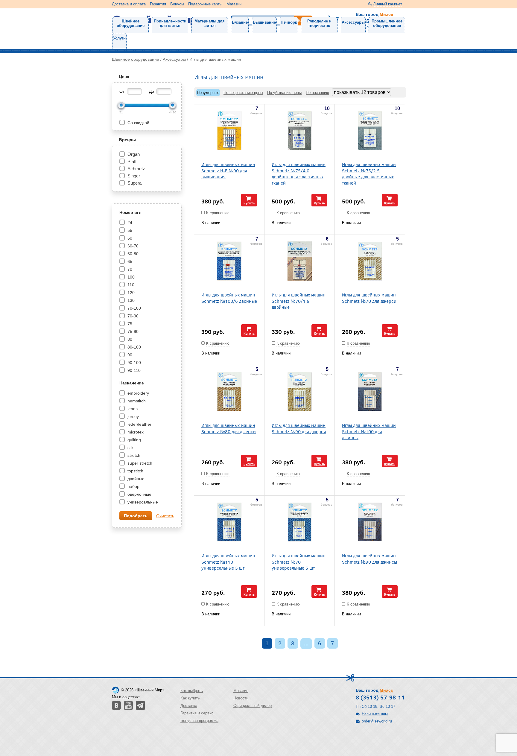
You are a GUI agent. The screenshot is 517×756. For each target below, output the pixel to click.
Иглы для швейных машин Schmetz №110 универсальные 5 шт (228, 561)
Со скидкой (137, 122)
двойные (135, 478)
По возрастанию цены (243, 92)
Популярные (208, 92)
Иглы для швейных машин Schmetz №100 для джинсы (369, 431)
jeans (132, 408)
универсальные (142, 502)
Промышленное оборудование (387, 23)
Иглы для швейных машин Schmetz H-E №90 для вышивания (228, 170)
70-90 (132, 316)
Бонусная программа (199, 720)
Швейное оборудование (131, 23)
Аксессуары (353, 22)
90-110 (133, 370)
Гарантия (158, 4)
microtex (135, 432)
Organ (133, 154)
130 (130, 300)
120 (130, 292)
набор (132, 486)
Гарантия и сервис (197, 713)
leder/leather (138, 424)
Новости (240, 698)
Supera (134, 182)
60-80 (132, 253)
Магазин (233, 4)
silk (129, 447)
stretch (133, 455)
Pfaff (131, 161)
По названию (317, 92)
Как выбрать (191, 690)
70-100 (133, 308)
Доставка (188, 705)
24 (129, 222)
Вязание (240, 22)
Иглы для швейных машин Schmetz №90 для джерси (299, 428)
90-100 (133, 362)
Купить (249, 203)
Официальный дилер (252, 705)
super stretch (139, 463)
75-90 (132, 331)
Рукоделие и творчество (319, 23)
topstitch (134, 470)
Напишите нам (375, 714)
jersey (132, 416)
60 (129, 238)
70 (129, 269)
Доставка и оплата (129, 4)
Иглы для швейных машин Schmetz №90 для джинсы (369, 558)
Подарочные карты (205, 4)
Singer (133, 175)
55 (129, 230)
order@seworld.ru (377, 721)
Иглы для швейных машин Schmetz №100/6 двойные (229, 297)
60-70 (132, 246)
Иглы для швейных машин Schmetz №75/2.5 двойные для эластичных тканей (369, 173)
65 (129, 261)
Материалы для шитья (209, 23)
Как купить (190, 698)
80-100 (133, 347)
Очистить (165, 515)
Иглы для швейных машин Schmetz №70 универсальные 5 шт (299, 561)
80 (129, 339)
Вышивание (264, 22)
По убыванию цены (284, 92)
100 (130, 277)
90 (129, 354)
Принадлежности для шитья (170, 23)
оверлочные (138, 494)
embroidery (137, 393)
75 (129, 323)
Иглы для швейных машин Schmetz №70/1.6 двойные (299, 300)
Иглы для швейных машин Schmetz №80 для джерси (228, 428)
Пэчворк (289, 22)
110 (130, 284)
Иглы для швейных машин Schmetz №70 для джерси (369, 297)
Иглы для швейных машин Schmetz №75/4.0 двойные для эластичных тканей (299, 173)
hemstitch (136, 400)
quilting (133, 439)
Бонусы (177, 4)
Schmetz (136, 168)
